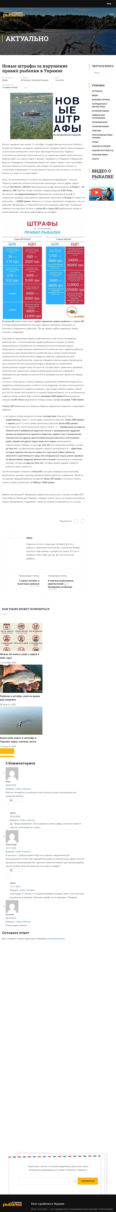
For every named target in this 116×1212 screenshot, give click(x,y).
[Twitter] (83, 564)
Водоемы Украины (101, 142)
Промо (95, 184)
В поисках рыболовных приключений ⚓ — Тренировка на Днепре (60, 626)
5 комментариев (9, 130)
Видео (95, 138)
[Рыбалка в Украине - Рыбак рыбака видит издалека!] (13, 16)
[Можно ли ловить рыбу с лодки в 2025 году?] (21, 679)
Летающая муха (100, 165)
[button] (3, 798)
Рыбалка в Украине (101, 189)
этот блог (42, 1209)
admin (4, 123)
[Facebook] (76, 564)
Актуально (26, 123)
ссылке (77, 544)
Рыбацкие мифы (100, 197)
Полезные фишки (100, 169)
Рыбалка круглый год (102, 193)
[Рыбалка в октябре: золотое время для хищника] (21, 721)
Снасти (95, 201)
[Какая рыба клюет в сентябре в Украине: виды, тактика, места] (21, 762)
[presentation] (3, 793)
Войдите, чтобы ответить (18, 831)
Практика (96, 173)
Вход (109, 4)
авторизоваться (56, 981)
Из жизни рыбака (40, 123)
